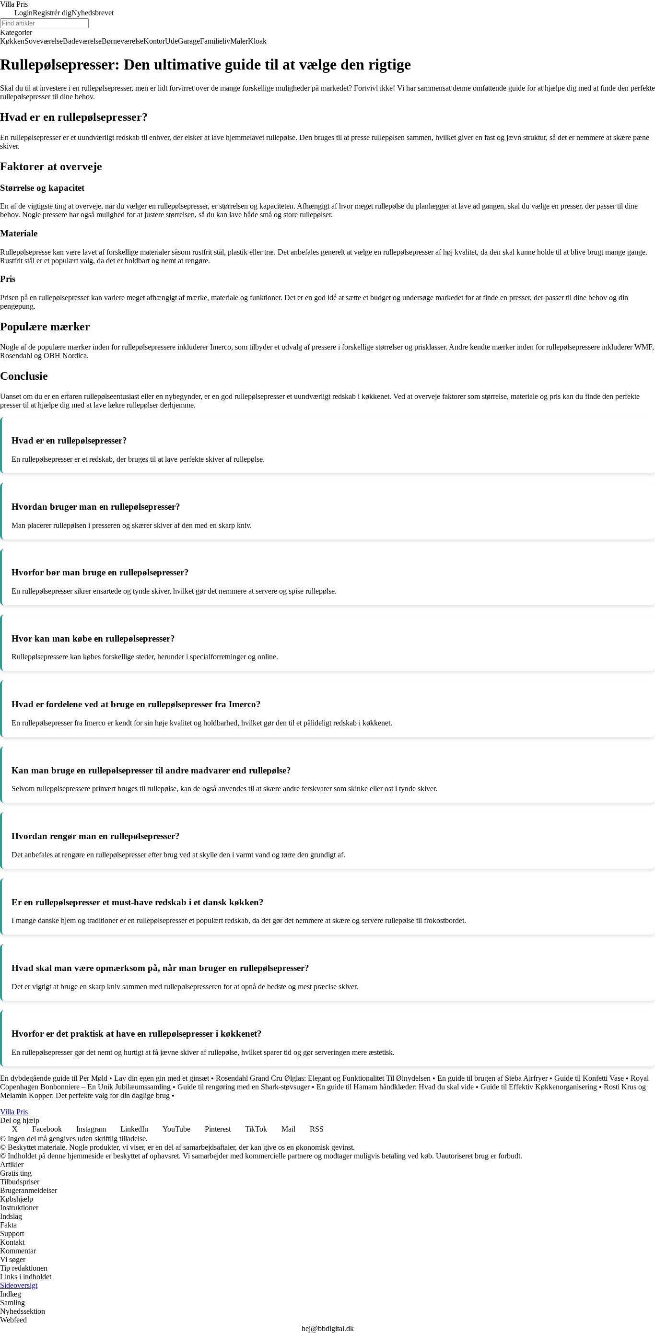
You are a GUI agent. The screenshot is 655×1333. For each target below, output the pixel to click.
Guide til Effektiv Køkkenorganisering (538, 1087)
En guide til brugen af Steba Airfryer (492, 1078)
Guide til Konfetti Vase (589, 1078)
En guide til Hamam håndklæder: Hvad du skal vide (395, 1087)
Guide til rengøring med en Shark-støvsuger (243, 1087)
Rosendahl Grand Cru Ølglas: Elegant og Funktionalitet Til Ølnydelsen (323, 1078)
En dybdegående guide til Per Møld (53, 1078)
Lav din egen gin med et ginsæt (161, 1078)
